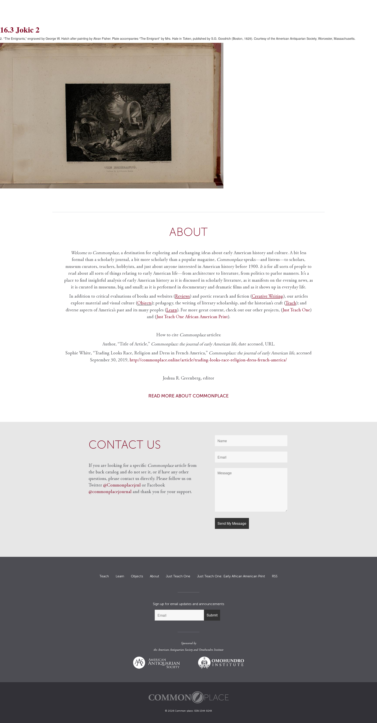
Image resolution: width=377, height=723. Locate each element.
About (154, 576)
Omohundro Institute (211, 650)
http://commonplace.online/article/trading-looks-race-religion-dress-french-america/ (208, 360)
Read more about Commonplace (188, 396)
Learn (120, 576)
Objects (144, 303)
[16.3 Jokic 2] (188, 115)
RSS (275, 576)
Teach (104, 576)
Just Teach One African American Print (192, 317)
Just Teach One (296, 310)
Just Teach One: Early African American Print (231, 576)
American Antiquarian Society (175, 650)
